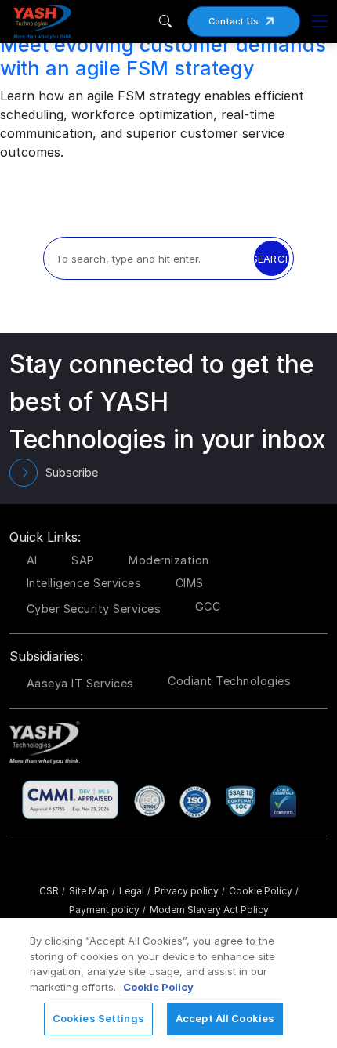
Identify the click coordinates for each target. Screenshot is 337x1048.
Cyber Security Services (94, 608)
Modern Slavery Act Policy (209, 910)
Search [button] (271, 258)
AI (32, 560)
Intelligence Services (84, 582)
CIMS (190, 582)
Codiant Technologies (229, 680)
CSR (52, 891)
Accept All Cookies (225, 1018)
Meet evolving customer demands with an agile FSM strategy (163, 56)
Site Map (92, 891)
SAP (83, 560)
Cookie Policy (264, 891)
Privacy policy (189, 891)
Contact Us (233, 21)
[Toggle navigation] (320, 21)
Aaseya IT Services (80, 683)
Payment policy (107, 910)
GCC (208, 606)
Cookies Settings (98, 1018)
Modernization (169, 560)
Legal (134, 891)
